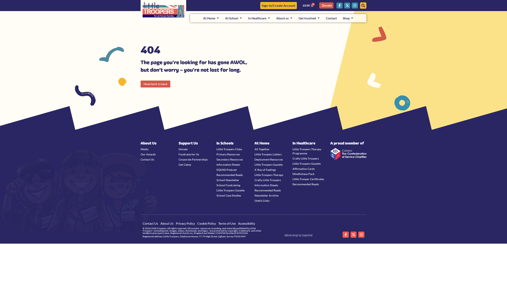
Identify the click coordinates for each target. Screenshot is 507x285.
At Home (261, 143)
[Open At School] (240, 18)
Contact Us (150, 223)
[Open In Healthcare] (268, 18)
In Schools (224, 143)
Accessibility (246, 223)
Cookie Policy (206, 223)
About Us (148, 143)
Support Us (188, 143)
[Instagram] (355, 6)
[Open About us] (291, 18)
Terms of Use (227, 223)
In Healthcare (304, 143)
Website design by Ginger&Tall (299, 235)
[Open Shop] (352, 18)
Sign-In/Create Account (278, 5)
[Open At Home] (217, 18)
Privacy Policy (185, 223)
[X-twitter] (347, 6)
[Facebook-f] (339, 6)
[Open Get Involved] (318, 18)
